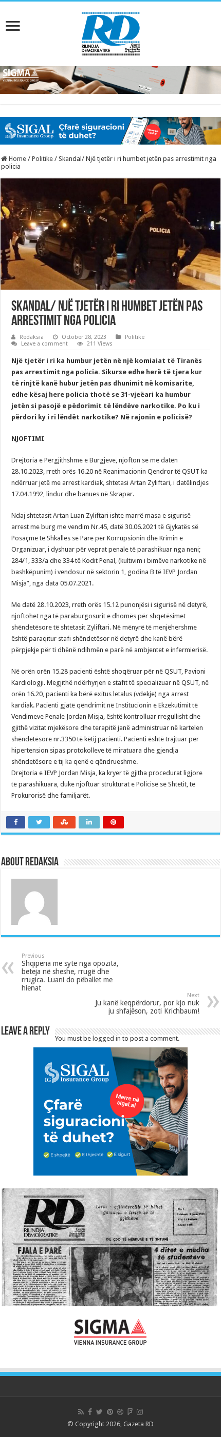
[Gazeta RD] (111, 31)
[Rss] (81, 1412)
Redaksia (32, 337)
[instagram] (140, 1412)
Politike (42, 159)
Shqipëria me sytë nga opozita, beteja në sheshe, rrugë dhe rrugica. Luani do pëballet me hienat (70, 972)
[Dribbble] (120, 1412)
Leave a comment (44, 343)
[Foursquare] (130, 1412)
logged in (107, 1038)
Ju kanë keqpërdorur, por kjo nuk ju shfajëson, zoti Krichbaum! (147, 1003)
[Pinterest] (110, 1412)
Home (16, 159)
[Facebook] (90, 1412)
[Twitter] (99, 1412)
